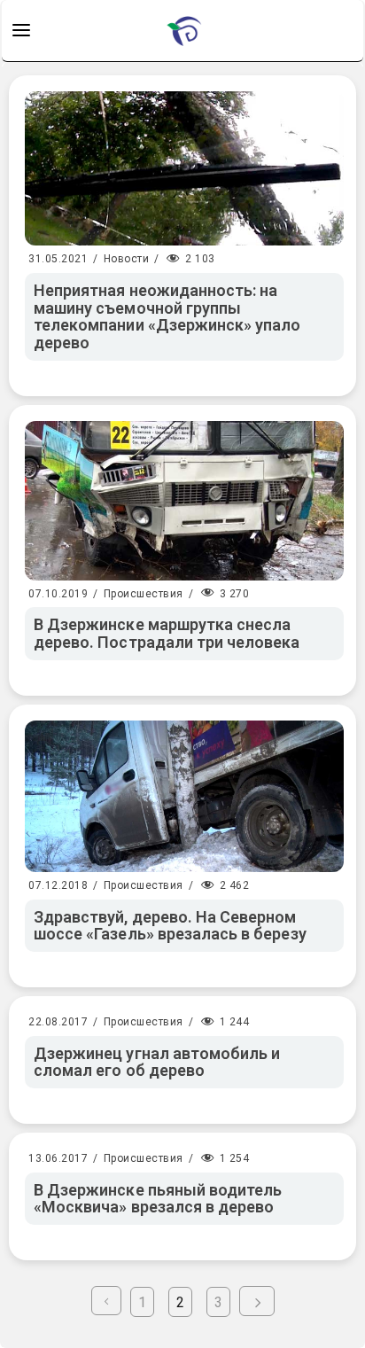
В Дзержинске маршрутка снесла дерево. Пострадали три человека (167, 633)
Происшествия (143, 594)
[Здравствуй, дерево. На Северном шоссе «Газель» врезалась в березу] (184, 796)
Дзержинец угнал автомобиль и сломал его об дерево (157, 1062)
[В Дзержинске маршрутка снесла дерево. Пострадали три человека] (184, 500)
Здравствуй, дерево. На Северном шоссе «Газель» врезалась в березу (170, 926)
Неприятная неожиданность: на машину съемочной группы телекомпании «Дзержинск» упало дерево (167, 316)
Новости (127, 259)
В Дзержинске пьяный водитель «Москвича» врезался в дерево (158, 1198)
